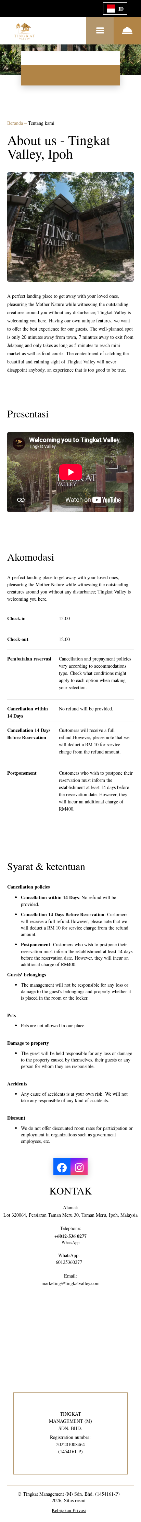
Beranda (15, 123)
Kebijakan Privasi (69, 1510)
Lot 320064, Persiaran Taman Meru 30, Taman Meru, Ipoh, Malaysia (70, 1215)
